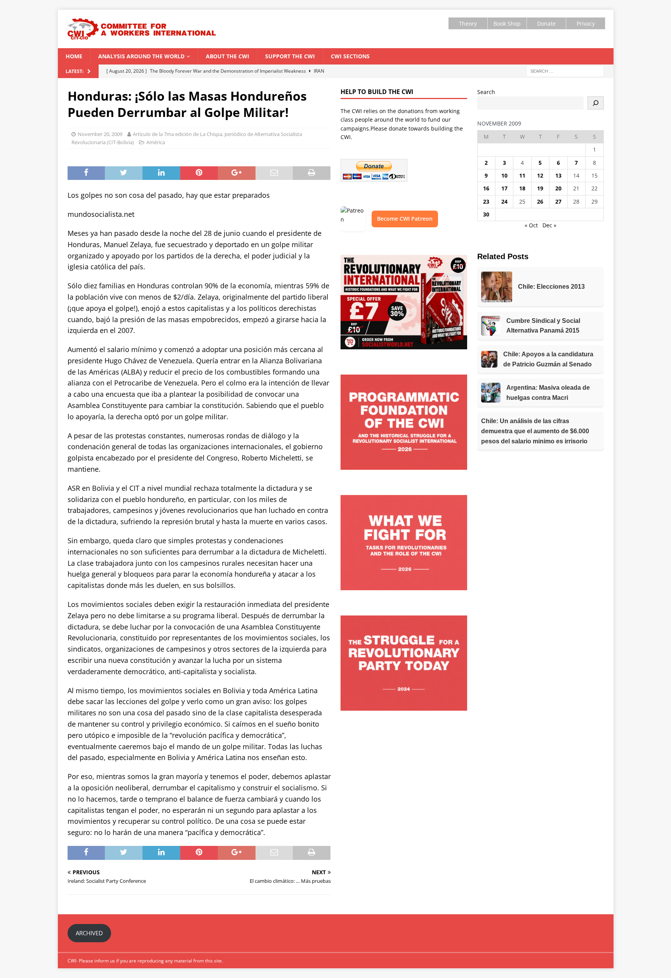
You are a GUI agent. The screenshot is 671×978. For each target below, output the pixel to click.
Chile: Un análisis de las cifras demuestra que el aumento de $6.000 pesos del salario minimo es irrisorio (535, 431)
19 (540, 188)
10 (504, 175)
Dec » (549, 225)
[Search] (596, 103)
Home (74, 56)
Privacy (586, 23)
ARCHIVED (89, 933)
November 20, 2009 (100, 134)
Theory (468, 23)
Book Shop (507, 23)
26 (540, 201)
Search (486, 92)
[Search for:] (565, 70)
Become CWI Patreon (405, 218)
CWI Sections (350, 56)
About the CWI (227, 56)
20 (558, 188)
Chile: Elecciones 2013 (551, 286)
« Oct (531, 225)
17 (504, 188)
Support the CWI (290, 56)
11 (522, 175)
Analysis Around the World (141, 56)
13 (558, 175)
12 (540, 175)
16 (486, 188)
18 (522, 188)
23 (486, 201)
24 (504, 201)
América (155, 142)
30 (486, 214)
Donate (546, 23)
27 (558, 201)
